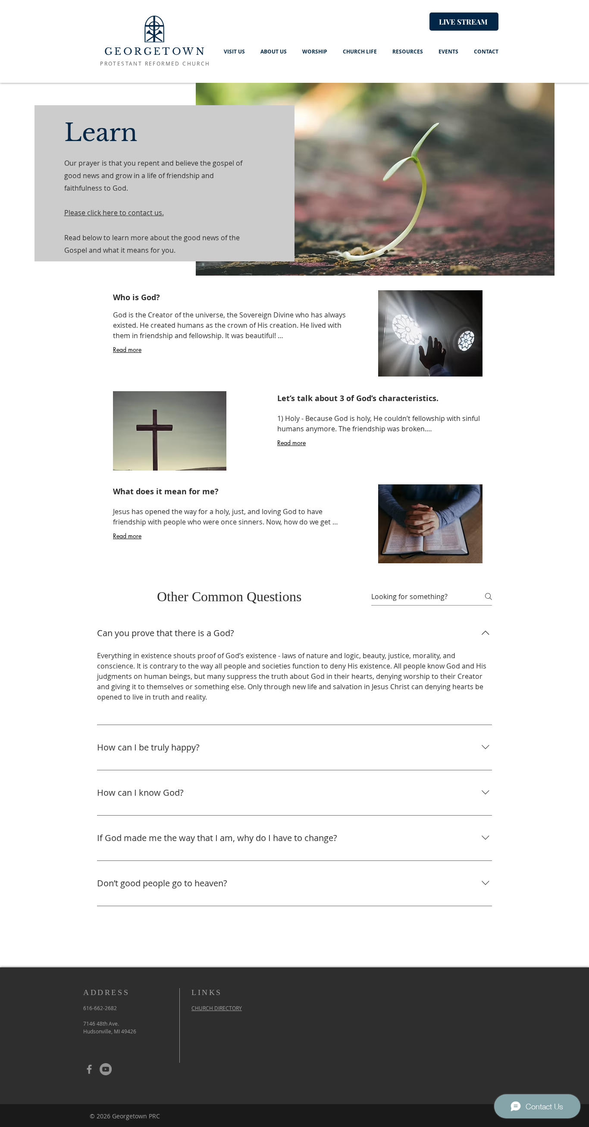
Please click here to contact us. (114, 212)
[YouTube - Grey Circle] (106, 1069)
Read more (127, 349)
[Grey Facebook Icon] (89, 1069)
